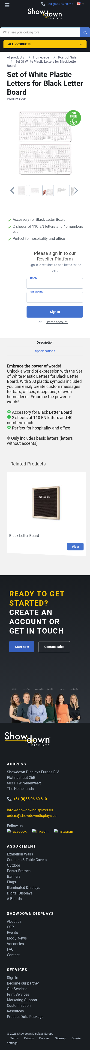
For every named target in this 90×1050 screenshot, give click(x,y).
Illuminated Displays (23, 887)
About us (14, 921)
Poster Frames (18, 871)
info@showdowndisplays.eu (30, 810)
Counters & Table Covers (27, 860)
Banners (13, 876)
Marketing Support (22, 1000)
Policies (44, 1038)
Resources (15, 1011)
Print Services (18, 994)
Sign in (12, 977)
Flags (11, 882)
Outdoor (13, 865)
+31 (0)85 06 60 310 (60, 4)
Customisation (19, 1005)
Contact (13, 955)
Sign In (55, 312)
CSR (10, 927)
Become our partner (23, 983)
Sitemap (60, 1038)
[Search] (85, 32)
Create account (57, 322)
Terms (14, 1038)
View (75, 547)
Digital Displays (20, 893)
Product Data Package (25, 1016)
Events (12, 932)
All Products (19, 44)
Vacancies (15, 944)
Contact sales (54, 647)
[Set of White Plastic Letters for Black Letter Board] (21, 190)
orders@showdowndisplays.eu (32, 815)
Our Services (17, 989)
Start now (22, 647)
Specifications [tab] (45, 351)
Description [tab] (45, 342)
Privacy (29, 1038)
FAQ (10, 949)
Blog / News (17, 938)
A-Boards (14, 899)
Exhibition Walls (20, 854)
